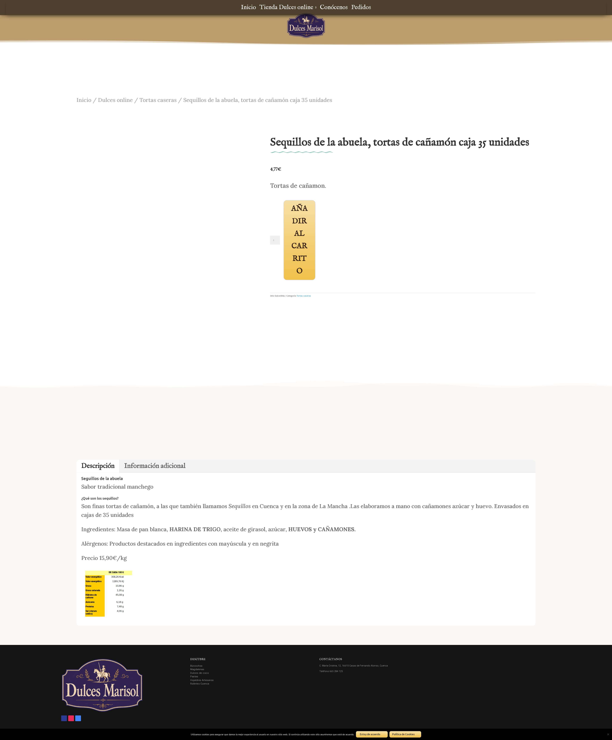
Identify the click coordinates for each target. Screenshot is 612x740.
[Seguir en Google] (78, 718)
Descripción (98, 466)
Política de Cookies (403, 734)
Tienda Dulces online (286, 8)
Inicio (248, 8)
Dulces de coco (199, 673)
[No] (608, 734)
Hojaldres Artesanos (202, 680)
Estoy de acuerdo (370, 734)
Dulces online (115, 99)
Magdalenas (197, 669)
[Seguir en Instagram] (71, 718)
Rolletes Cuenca (199, 683)
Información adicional (155, 466)
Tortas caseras (158, 99)
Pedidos (361, 8)
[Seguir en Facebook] (64, 718)
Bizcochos (196, 665)
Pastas (194, 676)
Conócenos (334, 8)
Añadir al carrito (299, 240)
